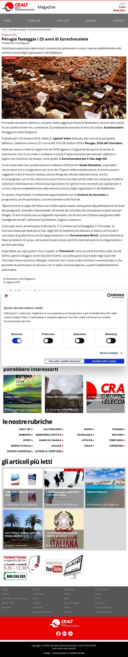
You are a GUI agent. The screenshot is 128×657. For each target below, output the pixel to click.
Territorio (10, 58)
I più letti (63, 20)
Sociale (57, 445)
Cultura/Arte (53, 429)
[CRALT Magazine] (18, 6)
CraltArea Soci (119, 8)
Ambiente (25, 434)
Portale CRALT (8, 603)
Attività (87, 440)
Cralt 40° (25, 429)
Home (7, 20)
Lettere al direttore (48, 451)
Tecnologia (85, 434)
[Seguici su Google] (64, 635)
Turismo (118, 429)
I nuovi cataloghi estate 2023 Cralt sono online (62, 493)
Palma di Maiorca (97, 491)
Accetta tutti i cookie (104, 361)
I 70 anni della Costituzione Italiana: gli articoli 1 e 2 (61, 534)
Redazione (6, 607)
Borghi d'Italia (21, 445)
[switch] (48, 340)
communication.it (60, 653)
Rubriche (34, 20)
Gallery (91, 20)
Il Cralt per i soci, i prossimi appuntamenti (104, 398)
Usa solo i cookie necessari (64, 361)
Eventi (88, 429)
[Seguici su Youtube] (70, 635)
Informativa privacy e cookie (15, 598)
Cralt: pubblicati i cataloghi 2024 (20, 493)
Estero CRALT (12, 396)
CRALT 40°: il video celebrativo (63, 396)
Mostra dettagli (109, 352)
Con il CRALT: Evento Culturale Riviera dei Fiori (22, 534)
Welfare (118, 434)
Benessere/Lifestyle (49, 434)
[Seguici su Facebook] (58, 635)
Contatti (119, 20)
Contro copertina (19, 451)
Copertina (117, 445)
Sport (27, 440)
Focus (88, 445)
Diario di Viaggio (50, 440)
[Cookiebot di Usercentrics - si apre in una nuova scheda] (109, 295)
